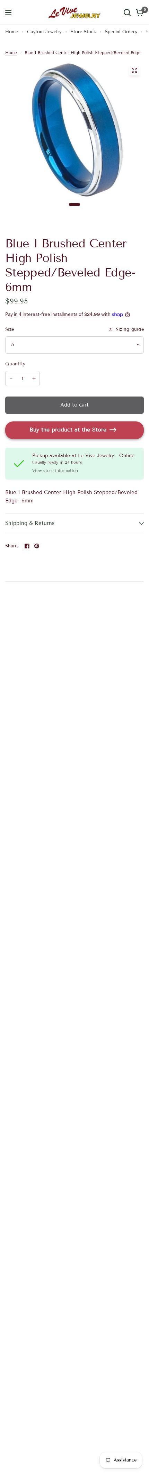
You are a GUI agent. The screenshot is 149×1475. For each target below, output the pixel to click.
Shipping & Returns (29, 523)
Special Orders (121, 32)
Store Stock (83, 32)
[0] (138, 12)
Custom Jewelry (44, 32)
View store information (55, 470)
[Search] (127, 12)
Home (11, 32)
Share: (12, 546)
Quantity (15, 364)
